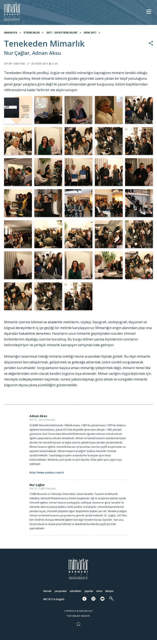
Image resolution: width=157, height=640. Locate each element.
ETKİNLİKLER (32, 32)
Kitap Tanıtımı (14, 63)
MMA (99, 591)
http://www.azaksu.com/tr (46, 472)
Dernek (47, 591)
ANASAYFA (10, 32)
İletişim (109, 591)
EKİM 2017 (90, 32)
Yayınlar (88, 591)
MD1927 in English (53, 599)
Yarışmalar (61, 591)
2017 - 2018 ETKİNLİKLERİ (61, 32)
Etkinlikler (75, 591)
